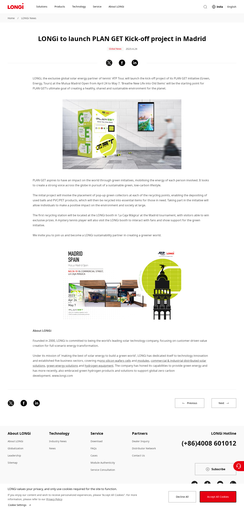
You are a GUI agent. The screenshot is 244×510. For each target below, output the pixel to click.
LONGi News (28, 18)
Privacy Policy (54, 499)
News (52, 448)
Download (97, 441)
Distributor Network (144, 448)
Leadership (14, 455)
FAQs (94, 448)
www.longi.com (62, 376)
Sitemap (13, 462)
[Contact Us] (238, 466)
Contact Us (138, 455)
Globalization (15, 448)
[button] (205, 7)
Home (11, 18)
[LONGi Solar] (15, 7)
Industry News (58, 441)
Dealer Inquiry (140, 441)
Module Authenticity (103, 462)
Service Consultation (103, 469)
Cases (94, 455)
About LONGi (15, 441)
